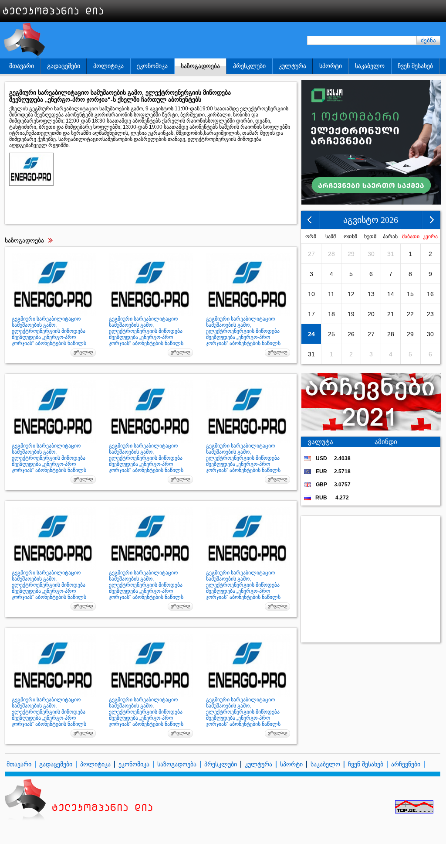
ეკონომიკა (152, 65)
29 (351, 253)
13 (371, 293)
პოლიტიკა (108, 65)
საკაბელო (370, 65)
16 (430, 293)
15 (410, 293)
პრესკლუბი (249, 65)
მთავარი (21, 65)
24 (311, 334)
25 (331, 334)
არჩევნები (405, 764)
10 (311, 293)
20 (371, 314)
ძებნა (428, 40)
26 (351, 334)
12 (351, 293)
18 (331, 314)
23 (430, 314)
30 (371, 253)
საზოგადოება (200, 65)
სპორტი (330, 65)
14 (390, 293)
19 (351, 314)
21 (390, 314)
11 (331, 293)
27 (311, 253)
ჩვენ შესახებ (415, 65)
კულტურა (292, 65)
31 (390, 253)
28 (331, 253)
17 (311, 314)
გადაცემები (63, 65)
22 (410, 314)
